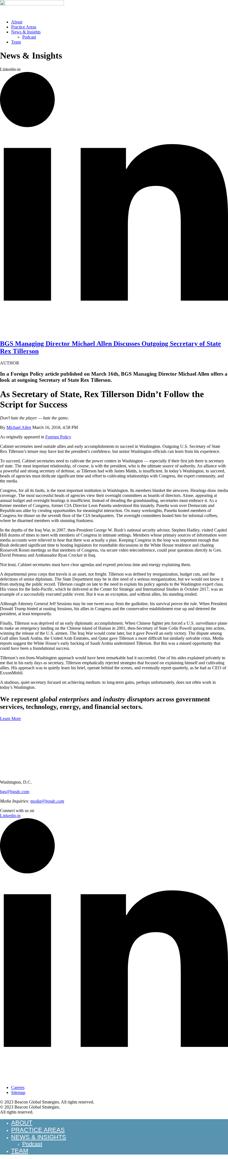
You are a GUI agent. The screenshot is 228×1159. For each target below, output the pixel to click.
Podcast (29, 37)
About (16, 22)
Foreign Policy (58, 436)
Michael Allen (18, 427)
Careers (17, 1087)
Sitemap (18, 1092)
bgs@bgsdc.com (14, 791)
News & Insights (26, 32)
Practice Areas (23, 27)
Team (16, 42)
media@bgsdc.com (47, 801)
